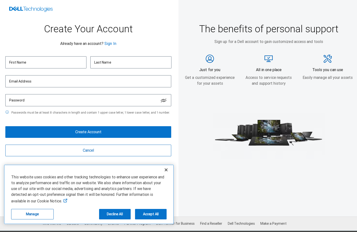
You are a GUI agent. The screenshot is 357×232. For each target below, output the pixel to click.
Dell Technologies (241, 223)
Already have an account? (81, 43)
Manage (32, 214)
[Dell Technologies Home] (31, 10)
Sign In (110, 43)
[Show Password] (163, 100)
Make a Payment (273, 223)
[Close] (166, 170)
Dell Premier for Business (175, 223)
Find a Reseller (211, 223)
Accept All (151, 214)
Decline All (115, 214)
